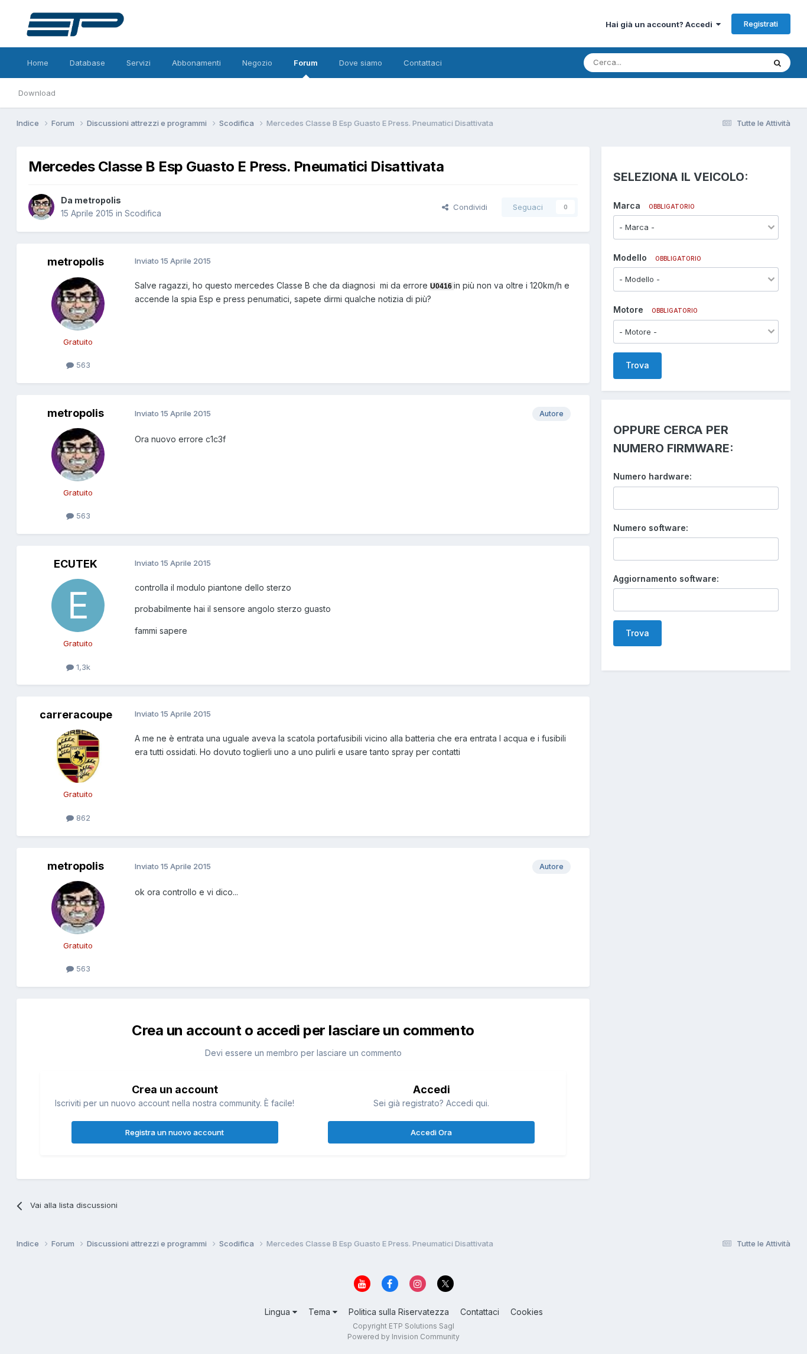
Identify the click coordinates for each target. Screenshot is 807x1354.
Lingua (278, 1312)
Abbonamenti (196, 62)
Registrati (761, 23)
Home (37, 62)
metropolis (97, 200)
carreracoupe (76, 714)
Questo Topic (725, 62)
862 (82, 817)
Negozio (257, 62)
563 (82, 365)
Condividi (467, 207)
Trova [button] (637, 365)
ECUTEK (75, 564)
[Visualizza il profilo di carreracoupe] (78, 756)
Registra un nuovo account (174, 1132)
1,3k (82, 667)
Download (37, 93)
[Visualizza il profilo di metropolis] (41, 207)
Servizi (138, 62)
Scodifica (143, 213)
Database (87, 62)
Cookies (526, 1312)
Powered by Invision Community (403, 1336)
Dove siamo (360, 62)
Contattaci (422, 62)
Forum (306, 62)
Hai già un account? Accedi (661, 24)
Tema (320, 1312)
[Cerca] (777, 62)
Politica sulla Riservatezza (399, 1312)
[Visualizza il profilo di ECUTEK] (78, 605)
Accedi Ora (431, 1132)
